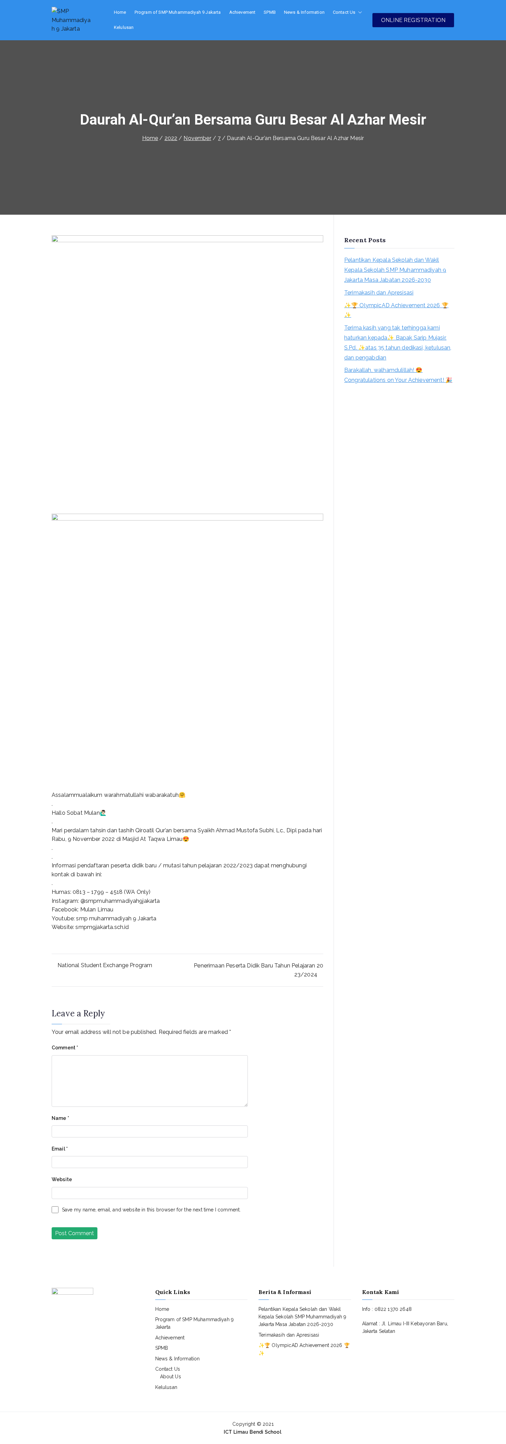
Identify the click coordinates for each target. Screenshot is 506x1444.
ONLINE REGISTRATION (413, 20)
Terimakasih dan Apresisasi (378, 292)
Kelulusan (124, 27)
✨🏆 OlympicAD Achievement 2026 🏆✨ (396, 310)
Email (60, 1149)
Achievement (242, 12)
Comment (65, 1047)
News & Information (304, 12)
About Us (170, 1376)
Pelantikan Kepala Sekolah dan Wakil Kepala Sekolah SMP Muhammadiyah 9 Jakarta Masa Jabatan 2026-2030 (395, 270)
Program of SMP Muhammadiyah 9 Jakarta (178, 12)
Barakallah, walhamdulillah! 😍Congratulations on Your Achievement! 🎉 (398, 375)
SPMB (270, 12)
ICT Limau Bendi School (253, 1432)
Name (60, 1118)
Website (62, 1179)
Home (120, 12)
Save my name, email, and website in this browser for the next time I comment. (151, 1209)
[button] (358, 12)
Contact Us (344, 12)
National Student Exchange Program (104, 965)
